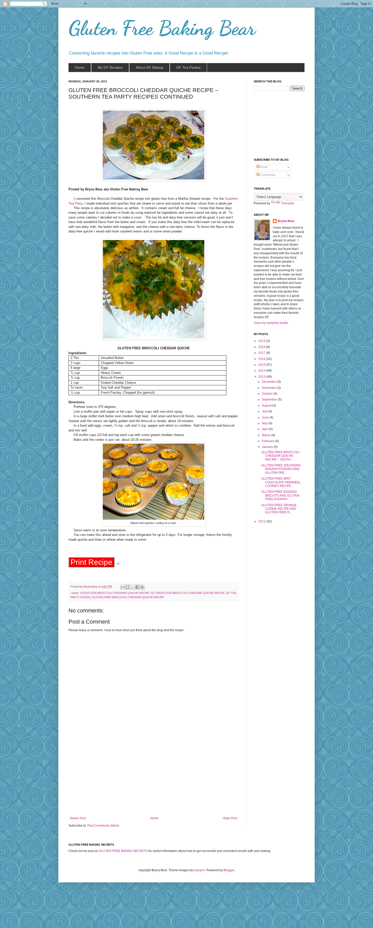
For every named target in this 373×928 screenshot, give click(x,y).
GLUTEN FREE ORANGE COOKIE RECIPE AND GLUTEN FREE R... (279, 508)
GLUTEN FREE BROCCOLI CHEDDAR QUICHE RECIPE (128, 597)
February (268, 441)
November (269, 388)
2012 (262, 521)
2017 (262, 353)
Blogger (229, 870)
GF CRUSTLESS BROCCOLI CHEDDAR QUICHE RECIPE (188, 592)
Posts (264, 167)
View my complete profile (271, 323)
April (265, 429)
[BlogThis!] (127, 587)
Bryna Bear (91, 586)
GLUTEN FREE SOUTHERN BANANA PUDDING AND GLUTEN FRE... (281, 469)
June (265, 417)
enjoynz (199, 870)
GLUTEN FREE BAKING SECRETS (123, 851)
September (270, 399)
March (266, 435)
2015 (262, 365)
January (268, 447)
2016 (262, 359)
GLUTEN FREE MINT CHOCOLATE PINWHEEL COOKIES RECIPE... (281, 482)
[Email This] (122, 587)
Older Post (230, 818)
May (265, 423)
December (269, 382)
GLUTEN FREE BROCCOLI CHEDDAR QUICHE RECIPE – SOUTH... (280, 455)
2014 (262, 370)
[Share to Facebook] (137, 587)
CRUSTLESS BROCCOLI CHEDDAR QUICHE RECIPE (114, 592)
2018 (262, 347)
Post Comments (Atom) (103, 825)
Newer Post (78, 818)
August (267, 405)
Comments (267, 175)
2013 (262, 376)
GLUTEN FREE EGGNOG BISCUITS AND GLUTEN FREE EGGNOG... (280, 495)
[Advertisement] (153, 778)
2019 (262, 341)
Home (154, 818)
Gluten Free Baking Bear (162, 28)
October (268, 393)
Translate (287, 203)
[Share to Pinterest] (142, 587)
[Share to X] (132, 587)
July (265, 411)
